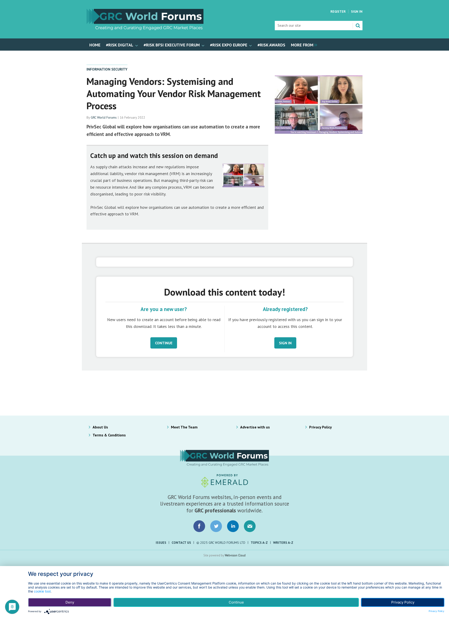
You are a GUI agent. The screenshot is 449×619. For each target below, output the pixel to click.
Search (358, 25)
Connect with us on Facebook (199, 526)
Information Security (107, 69)
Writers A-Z (283, 542)
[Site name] (145, 28)
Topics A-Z (259, 542)
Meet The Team (184, 427)
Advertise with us (255, 427)
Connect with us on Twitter (216, 526)
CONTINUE (163, 343)
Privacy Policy (320, 427)
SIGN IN (285, 343)
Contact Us (181, 542)
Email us (250, 526)
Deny (69, 602)
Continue (236, 602)
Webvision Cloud (235, 555)
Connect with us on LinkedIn (233, 526)
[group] (303, 44)
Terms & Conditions (109, 435)
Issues (161, 542)
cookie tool (42, 591)
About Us (100, 427)
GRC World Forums (104, 117)
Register (338, 11)
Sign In (356, 11)
